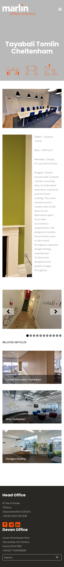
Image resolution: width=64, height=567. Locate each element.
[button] (8, 311)
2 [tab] (31, 335)
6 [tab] (44, 335)
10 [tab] (57, 335)
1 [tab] (27, 335)
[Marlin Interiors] (18, 9)
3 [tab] (34, 335)
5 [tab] (40, 335)
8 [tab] (50, 335)
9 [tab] (54, 335)
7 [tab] (47, 335)
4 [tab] (37, 335)
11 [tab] (61, 335)
